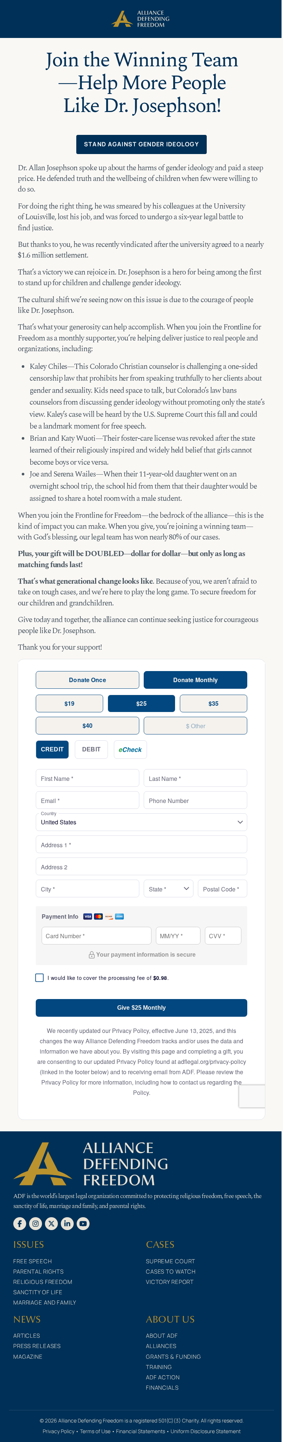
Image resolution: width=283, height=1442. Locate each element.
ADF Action (163, 1377)
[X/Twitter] (51, 1223)
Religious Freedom (43, 1282)
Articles (26, 1336)
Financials (162, 1388)
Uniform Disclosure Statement (206, 1431)
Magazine (28, 1357)
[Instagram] (35, 1223)
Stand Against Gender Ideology (141, 144)
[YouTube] (83, 1223)
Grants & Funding (173, 1357)
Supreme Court (170, 1261)
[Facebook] (19, 1223)
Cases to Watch (171, 1271)
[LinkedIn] (67, 1223)
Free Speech (32, 1261)
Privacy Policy (58, 1431)
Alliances (161, 1346)
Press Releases (37, 1346)
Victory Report (170, 1282)
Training (159, 1367)
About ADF (162, 1336)
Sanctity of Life (38, 1292)
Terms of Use (95, 1431)
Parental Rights (38, 1271)
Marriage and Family (44, 1302)
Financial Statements (140, 1431)
